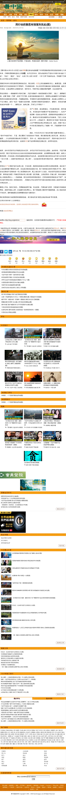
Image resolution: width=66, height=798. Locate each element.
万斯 (16, 734)
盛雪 (24, 759)
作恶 (26, 141)
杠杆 (37, 736)
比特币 (42, 736)
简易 (45, 751)
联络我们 (11, 785)
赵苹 (45, 759)
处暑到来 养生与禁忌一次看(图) (21, 575)
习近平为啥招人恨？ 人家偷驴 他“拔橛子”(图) (14, 706)
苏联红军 (35, 366)
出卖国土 (48, 730)
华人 (60, 740)
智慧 (19, 743)
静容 (24, 761)
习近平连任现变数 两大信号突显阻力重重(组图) (14, 500)
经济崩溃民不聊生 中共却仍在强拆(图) (13, 277)
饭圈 (57, 346)
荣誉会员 (56, 228)
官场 (15, 14)
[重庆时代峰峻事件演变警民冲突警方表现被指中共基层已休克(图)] (6, 590)
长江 (9, 732)
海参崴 (13, 738)
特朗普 (17, 730)
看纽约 (44, 787)
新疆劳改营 (44, 740)
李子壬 (46, 763)
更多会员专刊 (60, 509)
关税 (9, 734)
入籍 (18, 741)
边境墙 (12, 734)
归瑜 (45, 753)
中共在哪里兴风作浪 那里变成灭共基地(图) (14, 269)
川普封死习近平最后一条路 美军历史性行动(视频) (15, 712)
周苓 (3, 757)
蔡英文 (19, 738)
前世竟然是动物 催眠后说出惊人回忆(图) (23, 620)
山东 (8, 344)
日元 (55, 736)
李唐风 (46, 757)
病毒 (24, 730)
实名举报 (19, 387)
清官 (30, 465)
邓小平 (56, 741)
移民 (62, 740)
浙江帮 (38, 387)
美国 (20, 14)
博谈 (31, 14)
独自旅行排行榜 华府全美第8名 (10, 662)
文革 (39, 743)
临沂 (11, 344)
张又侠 (41, 730)
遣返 (10, 741)
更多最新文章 (60, 669)
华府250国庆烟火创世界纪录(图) (10, 656)
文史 (46, 14)
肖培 (57, 368)
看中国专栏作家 (7, 748)
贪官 (27, 465)
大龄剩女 (47, 425)
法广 (13, 736)
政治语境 (19, 447)
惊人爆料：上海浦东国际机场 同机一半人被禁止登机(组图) (17, 677)
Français (48, 785)
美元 (39, 736)
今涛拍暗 (25, 751)
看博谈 (9, 20)
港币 (58, 736)
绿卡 (21, 741)
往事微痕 (33, 732)
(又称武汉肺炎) (9, 730)
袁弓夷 (17, 732)
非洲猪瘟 (38, 738)
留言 (51, 28)
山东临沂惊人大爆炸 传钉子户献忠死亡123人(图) (15, 692)
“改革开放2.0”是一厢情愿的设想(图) (22, 583)
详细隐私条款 (39, 4)
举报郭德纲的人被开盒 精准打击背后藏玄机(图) (14, 710)
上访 (2, 740)
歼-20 (49, 447)
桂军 (39, 741)
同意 (58, 4)
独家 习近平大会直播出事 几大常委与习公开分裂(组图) (16, 708)
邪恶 (37, 83)
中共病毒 (34, 427)
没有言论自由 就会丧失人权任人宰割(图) (13, 287)
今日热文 (4, 325)
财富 (7, 738)
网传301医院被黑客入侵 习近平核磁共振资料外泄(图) (16, 681)
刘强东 (25, 738)
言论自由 (49, 740)
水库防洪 (39, 346)
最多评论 (17, 698)
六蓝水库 (34, 346)
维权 (58, 738)
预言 (27, 743)
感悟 (21, 743)
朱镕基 (37, 465)
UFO (53, 732)
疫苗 (12, 732)
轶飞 (3, 755)
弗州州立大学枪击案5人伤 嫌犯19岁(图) (12, 658)
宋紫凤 (4, 751)
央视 (57, 740)
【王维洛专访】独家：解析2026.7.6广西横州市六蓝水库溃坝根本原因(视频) (33, 598)
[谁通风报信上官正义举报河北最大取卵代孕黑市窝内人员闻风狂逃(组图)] (6, 627)
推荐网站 (5, 787)
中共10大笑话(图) (6, 688)
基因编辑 (51, 738)
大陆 (10, 14)
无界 (37, 789)
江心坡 (35, 740)
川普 (14, 730)
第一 (49, 387)
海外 (26, 741)
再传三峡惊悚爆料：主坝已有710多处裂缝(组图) (14, 716)
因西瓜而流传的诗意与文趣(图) (10, 496)
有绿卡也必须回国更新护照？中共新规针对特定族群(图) (17, 685)
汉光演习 (28, 732)
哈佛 (46, 387)
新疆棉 (2, 732)
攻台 (53, 447)
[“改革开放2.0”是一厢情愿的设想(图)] (6, 583)
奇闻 (56, 14)
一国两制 (9, 736)
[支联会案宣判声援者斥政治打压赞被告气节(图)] (6, 568)
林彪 (59, 741)
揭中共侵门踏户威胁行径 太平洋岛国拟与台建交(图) (17, 304)
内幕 (41, 734)
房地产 (61, 736)
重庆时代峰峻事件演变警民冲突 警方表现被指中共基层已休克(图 (52, 342)
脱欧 (29, 736)
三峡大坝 (60, 730)
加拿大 (25, 736)
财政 (4, 738)
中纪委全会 (48, 368)
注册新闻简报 (6, 773)
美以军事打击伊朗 (6, 538)
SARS (39, 740)
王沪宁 (26, 734)
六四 (44, 730)
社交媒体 (17, 736)
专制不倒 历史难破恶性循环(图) (11, 285)
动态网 (32, 789)
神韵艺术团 (19, 787)
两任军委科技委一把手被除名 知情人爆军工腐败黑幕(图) (13, 363)
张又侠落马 (4, 540)
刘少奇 (62, 741)
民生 (23, 741)
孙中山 (44, 741)
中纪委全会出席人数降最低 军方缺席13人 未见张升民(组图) (52, 363)
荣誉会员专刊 (6, 493)
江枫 (24, 763)
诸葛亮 (7, 743)
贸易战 (33, 730)
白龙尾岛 (31, 740)
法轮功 (5, 740)
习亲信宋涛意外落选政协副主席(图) (12, 307)
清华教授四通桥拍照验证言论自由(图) (12, 272)
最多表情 (49, 698)
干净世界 (11, 787)
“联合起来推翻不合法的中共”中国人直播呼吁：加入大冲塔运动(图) (20, 701)
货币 (46, 736)
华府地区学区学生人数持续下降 (10, 660)
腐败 (58, 734)
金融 (35, 387)
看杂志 (33, 787)
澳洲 (33, 741)
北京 (22, 738)
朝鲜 (22, 736)
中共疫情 (40, 427)
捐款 (17, 785)
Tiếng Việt (55, 785)
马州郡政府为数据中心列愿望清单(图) (11, 654)
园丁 (3, 759)
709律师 (62, 738)
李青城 (46, 761)
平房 (13, 344)
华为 (56, 734)
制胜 (46, 447)
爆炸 (16, 344)
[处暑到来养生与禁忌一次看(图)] (6, 575)
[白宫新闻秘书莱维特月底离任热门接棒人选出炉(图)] (6, 553)
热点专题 (4, 535)
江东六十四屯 (15, 740)
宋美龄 (52, 741)
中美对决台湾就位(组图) (8, 312)
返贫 (27, 447)
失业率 (31, 447)
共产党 (7, 166)
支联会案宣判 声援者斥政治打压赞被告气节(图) (25, 568)
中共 (24, 70)
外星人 (33, 743)
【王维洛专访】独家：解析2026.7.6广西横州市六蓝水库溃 (32, 342)
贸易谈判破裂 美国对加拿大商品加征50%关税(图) (26, 560)
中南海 (38, 734)
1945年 (31, 366)
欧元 (52, 736)
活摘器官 (53, 730)
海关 (7, 741)
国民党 (42, 732)
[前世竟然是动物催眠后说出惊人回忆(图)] (6, 620)
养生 (41, 743)
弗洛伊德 (49, 732)
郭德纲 (9, 447)
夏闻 (45, 755)
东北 (27, 366)
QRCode (15, 251)
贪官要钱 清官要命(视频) (31, 462)
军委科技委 (10, 368)
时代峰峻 (53, 346)
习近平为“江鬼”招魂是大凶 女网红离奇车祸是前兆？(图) (17, 719)
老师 (55, 387)
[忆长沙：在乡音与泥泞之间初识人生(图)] (6, 605)
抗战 (41, 741)
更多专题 (61, 545)
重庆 (46, 346)
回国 (15, 741)
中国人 (15, 387)
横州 (30, 346)
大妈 (29, 738)
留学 (5, 741)
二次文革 (13, 447)
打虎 (64, 734)
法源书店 (26, 787)
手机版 (40, 28)
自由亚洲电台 (8, 211)
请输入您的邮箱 (22, 776)
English (42, 785)
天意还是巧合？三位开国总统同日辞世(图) (13, 498)
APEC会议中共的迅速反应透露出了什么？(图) (15, 280)
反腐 (61, 734)
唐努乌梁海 (22, 740)
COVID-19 (29, 427)
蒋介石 (48, 741)
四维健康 (4, 765)
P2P (44, 738)
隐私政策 (36, 785)
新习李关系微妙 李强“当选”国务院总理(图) (14, 294)
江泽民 (30, 734)
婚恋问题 (53, 425)
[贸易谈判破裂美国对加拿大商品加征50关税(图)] (6, 560)
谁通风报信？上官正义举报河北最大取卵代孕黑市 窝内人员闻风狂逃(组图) (33, 627)
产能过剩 (35, 447)
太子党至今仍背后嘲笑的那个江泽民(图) (12, 690)
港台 (25, 14)
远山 (24, 755)
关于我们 (22, 785)
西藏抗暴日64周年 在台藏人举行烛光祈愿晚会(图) (16, 302)
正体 (44, 28)
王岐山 (62, 732)
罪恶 (38, 251)
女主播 (54, 740)
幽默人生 (15, 743)
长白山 (26, 740)
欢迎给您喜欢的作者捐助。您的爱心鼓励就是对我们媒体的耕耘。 (20, 204)
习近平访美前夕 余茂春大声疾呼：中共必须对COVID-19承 (33, 423)
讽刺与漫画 (23, 17)
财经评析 (31, 17)
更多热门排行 (60, 694)
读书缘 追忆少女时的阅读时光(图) (10, 507)
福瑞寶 (55, 787)
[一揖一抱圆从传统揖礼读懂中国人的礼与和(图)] (6, 635)
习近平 (11, 387)
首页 (5, 14)
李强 (27, 387)
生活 (51, 14)
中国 (52, 387)
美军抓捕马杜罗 (5, 543)
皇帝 (4, 743)
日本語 (62, 785)
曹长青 (25, 765)
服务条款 (29, 785)
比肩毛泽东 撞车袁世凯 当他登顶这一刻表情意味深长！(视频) (20, 309)
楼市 (2, 738)
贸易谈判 (22, 734)
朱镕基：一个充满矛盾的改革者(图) (12, 395)
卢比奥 (21, 730)
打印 (54, 28)
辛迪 (45, 765)
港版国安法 (22, 732)
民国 (36, 741)
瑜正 (3, 763)
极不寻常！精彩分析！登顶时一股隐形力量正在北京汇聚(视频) (20, 299)
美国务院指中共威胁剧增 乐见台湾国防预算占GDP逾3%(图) (29, 612)
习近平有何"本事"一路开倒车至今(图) (12, 274)
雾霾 (47, 738)
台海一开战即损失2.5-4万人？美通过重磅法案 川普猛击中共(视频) (21, 297)
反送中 (47, 734)
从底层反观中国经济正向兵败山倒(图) (12, 282)
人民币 (49, 736)
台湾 (16, 738)
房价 (32, 738)
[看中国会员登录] (13, 475)
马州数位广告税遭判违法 (8, 664)
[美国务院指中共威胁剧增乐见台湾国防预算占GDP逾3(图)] (6, 612)
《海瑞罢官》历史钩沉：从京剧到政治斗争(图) (14, 505)
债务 (34, 736)
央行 (31, 736)
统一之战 (57, 447)
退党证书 (61, 787)
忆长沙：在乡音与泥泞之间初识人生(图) (23, 605)
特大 (58, 28)
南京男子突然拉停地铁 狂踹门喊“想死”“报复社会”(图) (16, 714)
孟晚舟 (6, 734)
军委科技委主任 (17, 368)
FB (20, 736)
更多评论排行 (60, 723)
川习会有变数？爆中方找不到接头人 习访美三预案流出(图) (17, 704)
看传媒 (49, 787)
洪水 (14, 732)
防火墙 (55, 738)
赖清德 (2, 734)
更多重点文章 (60, 642)
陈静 (24, 757)
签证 (13, 741)
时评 (5, 17)
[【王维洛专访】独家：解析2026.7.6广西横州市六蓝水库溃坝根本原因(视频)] (6, 598)
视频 (62, 14)
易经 (11, 743)
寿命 (36, 743)
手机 (24, 743)
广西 (27, 346)
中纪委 (53, 368)
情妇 (53, 734)
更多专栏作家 (60, 768)
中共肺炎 (3, 730)
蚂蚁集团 (31, 387)
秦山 (3, 761)
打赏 (47, 28)
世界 (41, 14)
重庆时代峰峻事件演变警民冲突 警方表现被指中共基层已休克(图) (31, 590)
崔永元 (34, 734)
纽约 (36, 14)
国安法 (6, 732)
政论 (13, 17)
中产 (10, 738)
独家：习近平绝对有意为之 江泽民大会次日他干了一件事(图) (18, 679)
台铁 (56, 730)
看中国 (14, 7)
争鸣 (9, 17)
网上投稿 (4, 785)
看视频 (38, 787)
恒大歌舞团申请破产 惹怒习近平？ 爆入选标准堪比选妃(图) (18, 683)
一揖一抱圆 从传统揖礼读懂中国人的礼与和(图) (25, 635)
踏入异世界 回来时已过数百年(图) (10, 502)
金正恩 (59, 732)
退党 (45, 732)
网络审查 (9, 740)
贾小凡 (4, 753)
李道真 (25, 753)
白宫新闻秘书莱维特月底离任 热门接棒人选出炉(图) (27, 553)
